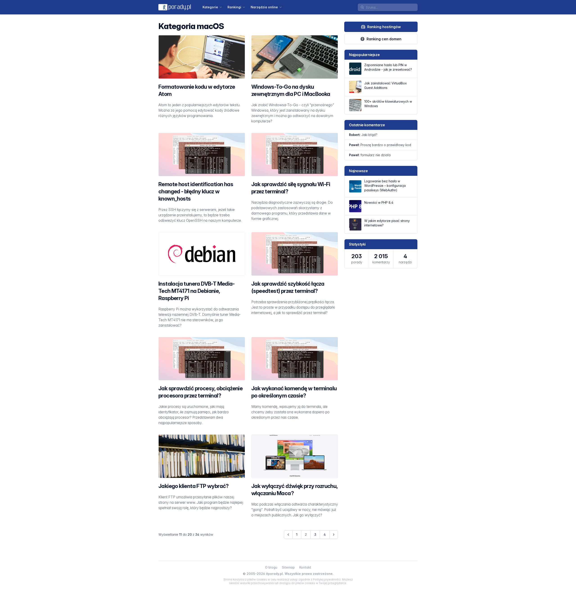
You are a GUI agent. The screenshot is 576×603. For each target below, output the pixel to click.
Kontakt (305, 567)
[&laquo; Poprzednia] (288, 534)
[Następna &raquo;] (333, 534)
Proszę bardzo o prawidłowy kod (380, 145)
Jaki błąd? (363, 135)
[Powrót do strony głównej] (174, 7)
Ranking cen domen (384, 39)
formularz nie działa (370, 155)
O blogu (271, 567)
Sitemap (288, 567)
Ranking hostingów (384, 27)
